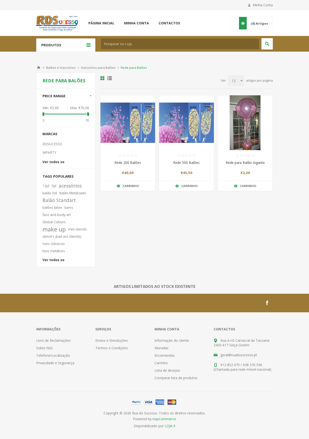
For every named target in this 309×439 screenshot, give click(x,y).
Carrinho (161, 363)
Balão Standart (59, 200)
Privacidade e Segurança (55, 363)
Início (38, 67)
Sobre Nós (44, 348)
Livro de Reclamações (53, 340)
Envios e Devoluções (111, 340)
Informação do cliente (171, 340)
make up (54, 229)
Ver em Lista (109, 78)
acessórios (70, 185)
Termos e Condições (111, 348)
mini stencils (77, 229)
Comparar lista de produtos (175, 378)
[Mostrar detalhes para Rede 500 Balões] (186, 122)
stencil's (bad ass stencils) (61, 236)
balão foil (49, 193)
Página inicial (101, 23)
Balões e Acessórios (61, 67)
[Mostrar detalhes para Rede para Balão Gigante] (245, 122)
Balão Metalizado (72, 193)
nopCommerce (164, 419)
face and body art (56, 214)
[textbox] (180, 44)
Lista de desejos (167, 370)
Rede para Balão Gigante (245, 162)
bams (68, 207)
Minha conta (136, 23)
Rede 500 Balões (186, 162)
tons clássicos (53, 243)
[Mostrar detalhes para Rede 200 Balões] (127, 122)
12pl (45, 185)
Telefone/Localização (53, 355)
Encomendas (164, 355)
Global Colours (54, 222)
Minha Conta (263, 5)
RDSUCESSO (52, 144)
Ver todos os (53, 162)
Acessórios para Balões (98, 67)
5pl (54, 185)
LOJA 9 (170, 426)
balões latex (52, 207)
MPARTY (49, 152)
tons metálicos (53, 251)
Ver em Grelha (102, 78)
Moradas (161, 348)
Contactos (169, 23)
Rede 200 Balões (127, 162)
